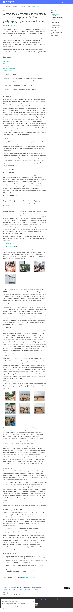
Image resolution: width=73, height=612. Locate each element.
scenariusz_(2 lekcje (11, 246)
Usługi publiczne (55, 27)
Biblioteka (53, 30)
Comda (20, 595)
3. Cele (4, 63)
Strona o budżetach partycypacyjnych (56, 34)
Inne (53, 29)
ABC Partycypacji (55, 11)
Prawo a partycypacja (56, 32)
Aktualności (6, 6)
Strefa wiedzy (36, 6)
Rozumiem (5, 608)
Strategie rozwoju (56, 24)
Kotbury (12, 595)
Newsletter (52, 2)
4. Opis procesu (7, 65)
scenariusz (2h (9, 243)
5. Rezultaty (6, 67)
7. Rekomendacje (7, 70)
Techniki (53, 12)
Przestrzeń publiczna (56, 22)
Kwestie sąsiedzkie (56, 20)
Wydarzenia (14, 6)
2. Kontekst (6, 61)
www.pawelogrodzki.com (29, 577)
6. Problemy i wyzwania (9, 68)
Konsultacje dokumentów (57, 17)
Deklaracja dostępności (43, 599)
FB (56, 2)
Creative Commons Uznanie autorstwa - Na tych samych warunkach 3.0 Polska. (20, 589)
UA (65, 2)
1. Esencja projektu (8, 60)
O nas (43, 6)
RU (62, 2)
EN (59, 2)
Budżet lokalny (55, 15)
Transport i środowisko (57, 25)
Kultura (53, 19)
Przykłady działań (55, 14)
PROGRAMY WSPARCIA (25, 6)
